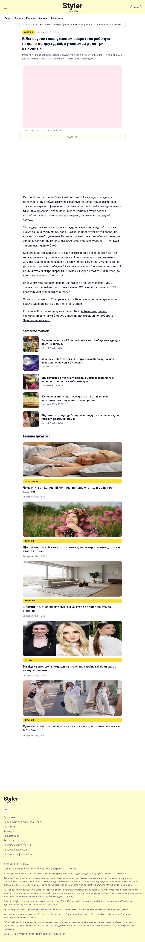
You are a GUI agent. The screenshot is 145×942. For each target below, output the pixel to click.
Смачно (43, 18)
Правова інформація (16, 849)
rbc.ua (136, 7)
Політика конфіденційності (19, 854)
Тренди (18, 18)
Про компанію (12, 835)
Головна (26, 25)
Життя (35, 25)
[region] (72, 167)
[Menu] (5, 7)
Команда (9, 831)
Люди (8, 18)
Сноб (53, 245)
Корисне (31, 18)
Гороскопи (57, 18)
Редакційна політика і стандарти (23, 822)
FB (6, 810)
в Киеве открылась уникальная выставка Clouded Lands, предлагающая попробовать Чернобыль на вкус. (68, 316)
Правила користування (17, 845)
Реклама (9, 840)
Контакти (9, 826)
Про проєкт (10, 817)
